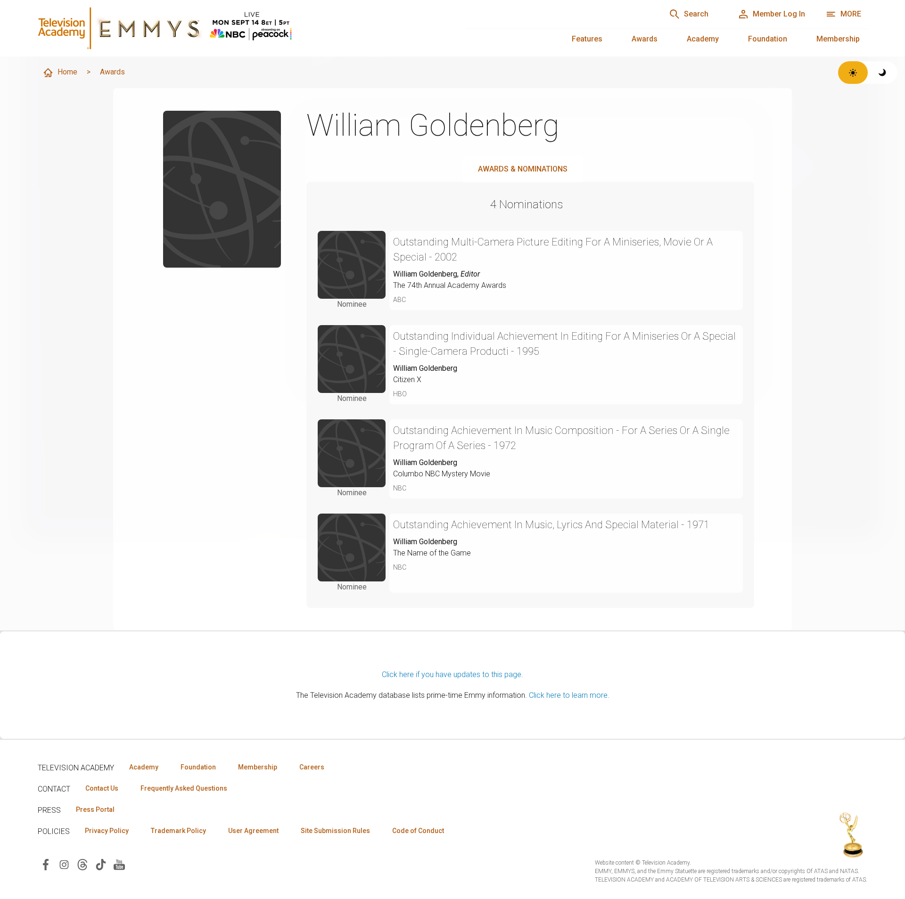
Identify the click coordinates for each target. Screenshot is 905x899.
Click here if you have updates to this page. (452, 674)
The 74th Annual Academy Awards (449, 285)
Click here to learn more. (569, 695)
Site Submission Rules (335, 830)
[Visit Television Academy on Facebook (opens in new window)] (46, 864)
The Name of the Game (432, 552)
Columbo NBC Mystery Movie (441, 473)
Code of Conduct (418, 830)
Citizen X (407, 379)
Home (67, 71)
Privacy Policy (107, 830)
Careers (311, 767)
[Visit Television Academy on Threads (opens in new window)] (82, 864)
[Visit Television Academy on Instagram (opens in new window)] (64, 864)
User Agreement (253, 830)
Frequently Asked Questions (183, 788)
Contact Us (101, 788)
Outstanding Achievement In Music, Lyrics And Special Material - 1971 (551, 525)
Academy (703, 38)
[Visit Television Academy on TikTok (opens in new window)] (101, 864)
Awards (645, 38)
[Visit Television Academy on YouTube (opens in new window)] (119, 864)
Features (587, 38)
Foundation (767, 38)
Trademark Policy (178, 830)
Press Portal (95, 809)
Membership (838, 38)
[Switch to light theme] (853, 72)
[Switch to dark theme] (882, 72)
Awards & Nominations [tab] (523, 168)
